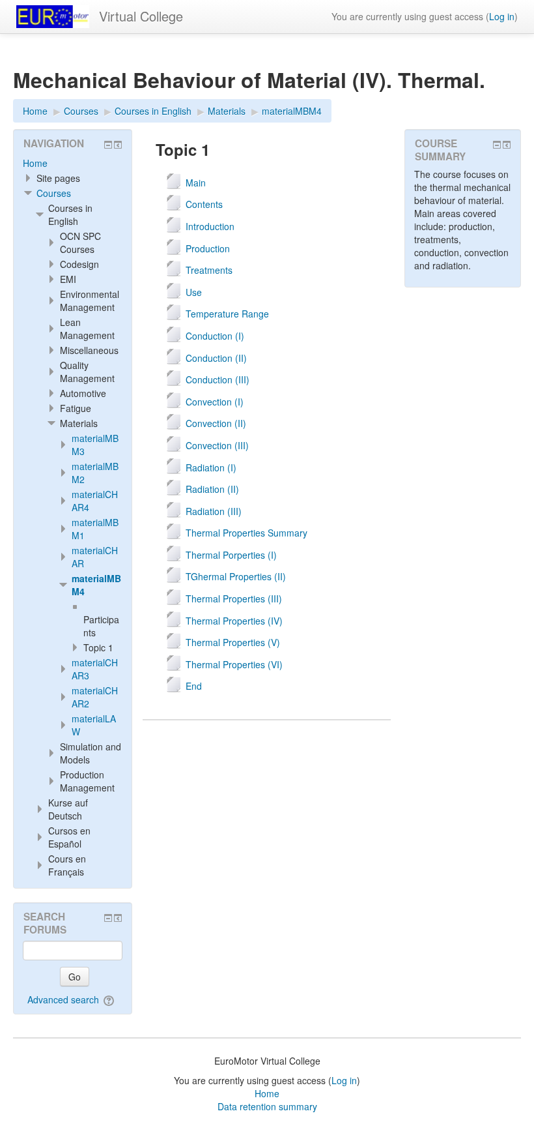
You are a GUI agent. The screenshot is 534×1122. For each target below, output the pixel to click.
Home (35, 163)
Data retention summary (267, 1106)
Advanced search (63, 999)
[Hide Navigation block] (108, 145)
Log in (501, 16)
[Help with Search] (110, 999)
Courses (53, 192)
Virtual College (141, 16)
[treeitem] (72, 163)
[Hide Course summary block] (497, 145)
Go (74, 976)
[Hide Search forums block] (108, 918)
